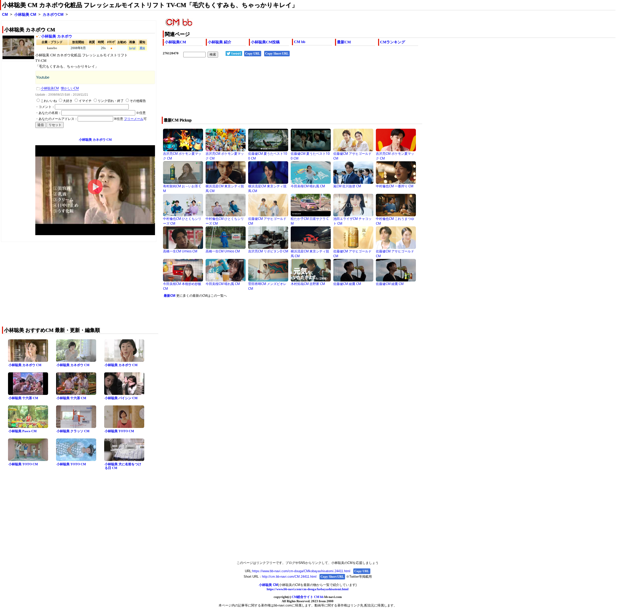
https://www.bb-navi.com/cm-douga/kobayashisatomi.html (308, 589)
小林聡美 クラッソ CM (73, 431)
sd (134, 48)
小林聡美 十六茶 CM (23, 398)
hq (130, 48)
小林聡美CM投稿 (265, 42)
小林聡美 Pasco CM (23, 431)
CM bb (299, 42)
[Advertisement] (313, 90)
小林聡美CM (175, 42)
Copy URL (252, 53)
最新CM (344, 42)
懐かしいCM (70, 88)
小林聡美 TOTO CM (119, 431)
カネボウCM (53, 15)
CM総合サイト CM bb (308, 597)
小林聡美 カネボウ (56, 36)
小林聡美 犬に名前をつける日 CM (123, 466)
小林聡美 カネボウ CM (25, 365)
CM (5, 15)
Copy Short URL (277, 53)
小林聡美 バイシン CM (121, 398)
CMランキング (392, 42)
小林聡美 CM (25, 15)
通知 (142, 48)
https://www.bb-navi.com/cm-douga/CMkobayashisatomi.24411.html (301, 571)
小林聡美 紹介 (219, 42)
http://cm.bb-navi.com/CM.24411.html (289, 576)
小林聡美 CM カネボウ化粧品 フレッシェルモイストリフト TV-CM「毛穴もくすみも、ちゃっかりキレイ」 (150, 5)
